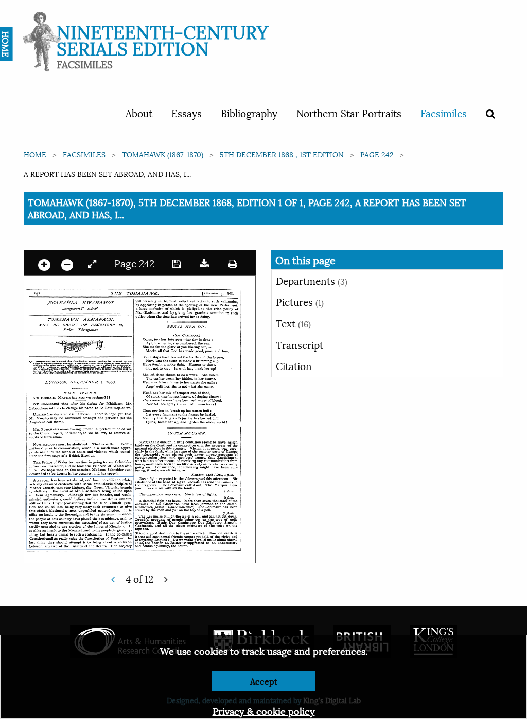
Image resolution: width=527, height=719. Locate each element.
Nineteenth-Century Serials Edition (162, 39)
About (139, 112)
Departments (311, 280)
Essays (186, 112)
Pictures (300, 301)
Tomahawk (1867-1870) (162, 154)
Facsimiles (443, 112)
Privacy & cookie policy (264, 710)
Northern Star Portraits (348, 112)
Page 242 (377, 154)
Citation (294, 365)
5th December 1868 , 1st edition (282, 154)
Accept (263, 680)
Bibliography (249, 112)
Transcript (299, 344)
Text (293, 322)
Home (35, 154)
